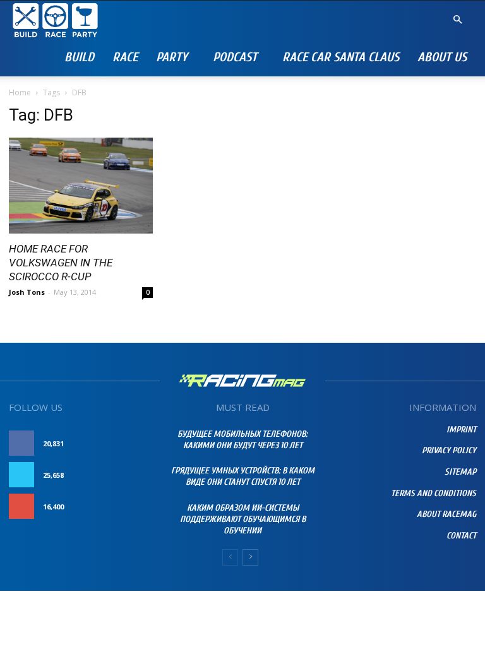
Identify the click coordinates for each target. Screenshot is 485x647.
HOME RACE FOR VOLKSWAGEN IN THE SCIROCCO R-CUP (60, 262)
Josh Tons (27, 292)
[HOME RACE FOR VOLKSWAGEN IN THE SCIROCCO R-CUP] (81, 186)
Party (172, 57)
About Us (442, 57)
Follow (138, 475)
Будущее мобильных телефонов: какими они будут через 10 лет (242, 440)
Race (125, 57)
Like (145, 443)
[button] (457, 20)
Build (79, 57)
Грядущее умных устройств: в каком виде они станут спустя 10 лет (242, 476)
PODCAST (235, 57)
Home (20, 92)
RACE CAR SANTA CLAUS (340, 57)
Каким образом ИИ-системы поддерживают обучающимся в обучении (243, 519)
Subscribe (133, 506)
